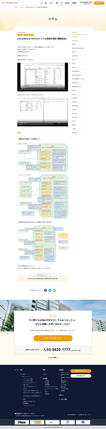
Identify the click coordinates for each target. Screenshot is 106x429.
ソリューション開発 (28, 378)
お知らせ (61, 395)
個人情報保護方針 (72, 414)
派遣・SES (25, 384)
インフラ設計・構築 (28, 380)
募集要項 (63, 390)
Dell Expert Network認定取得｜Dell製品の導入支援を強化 (43, 278)
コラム (61, 3)
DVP (74, 121)
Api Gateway (75, 71)
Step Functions (76, 75)
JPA (73, 63)
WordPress (75, 82)
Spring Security (76, 86)
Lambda (74, 98)
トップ (41, 3)
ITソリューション (26, 376)
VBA (74, 52)
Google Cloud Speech (78, 48)
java (73, 67)
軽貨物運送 (25, 403)
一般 (74, 128)
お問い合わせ (99, 2)
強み (46, 3)
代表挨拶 (47, 380)
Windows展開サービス (78, 78)
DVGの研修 (63, 385)
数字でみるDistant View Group (64, 382)
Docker (74, 117)
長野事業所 (47, 384)
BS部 (31, 34)
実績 (57, 3)
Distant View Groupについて (51, 386)
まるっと (75, 40)
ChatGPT (75, 55)
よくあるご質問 (52, 357)
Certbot (74, 102)
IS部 (73, 44)
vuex (74, 94)
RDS (74, 90)
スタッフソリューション (29, 405)
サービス (22, 374)
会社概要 (45, 378)
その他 (23, 399)
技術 (26, 34)
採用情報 (61, 369)
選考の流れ (63, 386)
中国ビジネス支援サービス (29, 401)
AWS (74, 109)
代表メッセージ (64, 372)
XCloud (25, 388)
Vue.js (20, 34)
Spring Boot (75, 105)
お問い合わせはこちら (53, 338)
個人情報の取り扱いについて (84, 414)
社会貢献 (47, 393)
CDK (74, 59)
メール (74, 36)
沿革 (46, 391)
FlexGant (31, 390)
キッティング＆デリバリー (29, 382)
